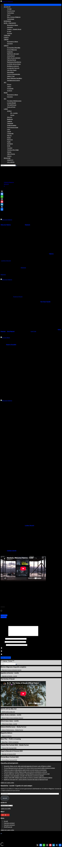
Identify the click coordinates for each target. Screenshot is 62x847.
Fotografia (10, 88)
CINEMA (6, 39)
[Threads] (31, 199)
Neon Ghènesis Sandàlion (14, 78)
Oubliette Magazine (9, 182)
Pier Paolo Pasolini (45, 301)
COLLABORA (10, 162)
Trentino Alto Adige (13, 150)
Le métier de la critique (14, 64)
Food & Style (11, 11)
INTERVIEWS (7, 21)
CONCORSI (7, 35)
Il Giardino (10, 52)
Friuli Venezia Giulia (12, 127)
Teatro (9, 86)
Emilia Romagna (11, 125)
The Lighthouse (11, 105)
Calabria (9, 121)
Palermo (51, 254)
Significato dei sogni (13, 54)
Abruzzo (9, 117)
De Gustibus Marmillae (13, 47)
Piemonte (10, 140)
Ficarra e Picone (17, 296)
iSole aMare (10, 72)
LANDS (6, 109)
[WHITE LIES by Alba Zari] (8, 712)
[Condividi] (31, 209)
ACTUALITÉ (7, 7)
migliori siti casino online (7, 782)
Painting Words (11, 60)
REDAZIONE (7, 158)
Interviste (10, 27)
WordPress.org (8, 827)
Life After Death (11, 70)
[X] (31, 191)
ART (5, 82)
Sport (8, 15)
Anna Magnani (11, 331)
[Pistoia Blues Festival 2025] (9, 760)
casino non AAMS (6, 808)
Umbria (9, 152)
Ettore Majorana (12, 50)
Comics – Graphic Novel (14, 29)
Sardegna (10, 144)
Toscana (9, 148)
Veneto (9, 156)
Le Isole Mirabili (11, 103)
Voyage (9, 9)
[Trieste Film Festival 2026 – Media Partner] (8, 748)
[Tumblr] (31, 207)
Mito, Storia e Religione (13, 17)
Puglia (8, 142)
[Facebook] (31, 194)
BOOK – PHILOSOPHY (10, 23)
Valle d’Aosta (11, 154)
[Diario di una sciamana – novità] (12, 718)
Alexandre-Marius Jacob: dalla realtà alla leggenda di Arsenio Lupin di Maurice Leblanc (27, 766)
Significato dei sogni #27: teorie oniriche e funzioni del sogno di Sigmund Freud (26, 779)
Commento (4, 635)
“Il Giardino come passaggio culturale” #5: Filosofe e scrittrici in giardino (24, 776)
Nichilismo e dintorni (13, 66)
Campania (10, 123)
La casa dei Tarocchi (13, 68)
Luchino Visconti (6, 261)
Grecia (12, 115)
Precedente (4, 615)
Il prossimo (4, 617)
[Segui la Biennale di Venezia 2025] (8, 754)
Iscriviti (5, 798)
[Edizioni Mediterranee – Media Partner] (12, 730)
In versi (9, 31)
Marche (9, 135)
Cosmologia (10, 19)
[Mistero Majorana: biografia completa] (11, 670)
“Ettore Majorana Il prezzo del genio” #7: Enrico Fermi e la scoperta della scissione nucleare (29, 768)
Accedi (6, 821)
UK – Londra (14, 113)
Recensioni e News (12, 25)
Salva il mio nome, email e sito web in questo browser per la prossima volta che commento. (28, 648)
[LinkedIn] (31, 204)
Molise (9, 138)
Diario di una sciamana (13, 58)
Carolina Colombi (11, 550)
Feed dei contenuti (9, 823)
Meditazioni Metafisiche (14, 62)
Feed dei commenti (9, 825)
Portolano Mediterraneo (14, 101)
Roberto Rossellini (11, 344)
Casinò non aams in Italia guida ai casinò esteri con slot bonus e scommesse (25, 770)
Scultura (9, 90)
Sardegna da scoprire (13, 80)
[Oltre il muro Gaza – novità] (9, 724)
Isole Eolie (33, 331)
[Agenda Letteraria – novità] (9, 676)
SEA (5, 99)
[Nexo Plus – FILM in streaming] (9, 742)
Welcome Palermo (6, 225)
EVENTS (6, 37)
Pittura (9, 84)
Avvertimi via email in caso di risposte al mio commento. (18, 651)
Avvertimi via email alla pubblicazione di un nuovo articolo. (18, 654)
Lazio (8, 129)
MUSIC (6, 93)
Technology (10, 13)
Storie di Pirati (11, 107)
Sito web (3, 645)
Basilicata (10, 119)
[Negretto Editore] (6, 736)
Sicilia (8, 146)
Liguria (9, 131)
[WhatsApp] (31, 196)
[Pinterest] (31, 201)
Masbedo (27, 225)
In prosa (9, 33)
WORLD (9, 111)
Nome (3, 639)
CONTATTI (10, 160)
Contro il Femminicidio (13, 74)
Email (2, 642)
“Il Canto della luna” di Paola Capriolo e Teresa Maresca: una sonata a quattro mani (27, 774)
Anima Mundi (11, 56)
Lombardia (10, 133)
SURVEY (6, 45)
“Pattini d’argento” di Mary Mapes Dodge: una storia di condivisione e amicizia (25, 772)
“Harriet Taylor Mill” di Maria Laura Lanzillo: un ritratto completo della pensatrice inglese (28, 777)
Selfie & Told (10, 76)
